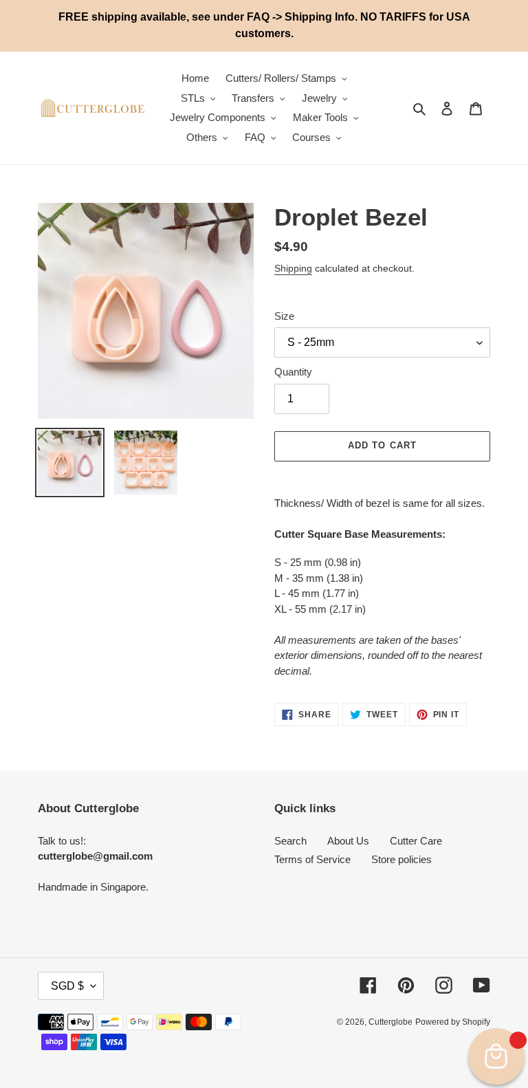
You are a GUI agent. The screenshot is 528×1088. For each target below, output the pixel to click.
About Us (348, 841)
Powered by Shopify (452, 1022)
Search (290, 841)
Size (284, 316)
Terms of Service (312, 859)
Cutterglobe (390, 1022)
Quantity (293, 372)
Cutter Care (416, 841)
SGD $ (67, 986)
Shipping (293, 268)
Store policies (401, 859)
